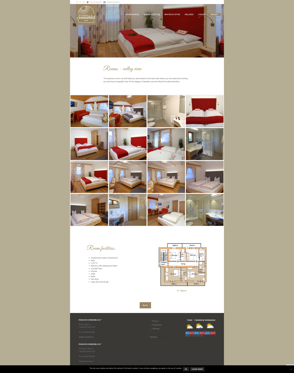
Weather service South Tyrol (195, 335)
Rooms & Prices (132, 14)
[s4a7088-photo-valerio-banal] (166, 177)
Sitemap (155, 329)
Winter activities (172, 14)
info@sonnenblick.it (113, 2)
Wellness (189, 14)
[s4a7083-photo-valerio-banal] (166, 144)
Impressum (157, 325)
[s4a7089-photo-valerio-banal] (204, 177)
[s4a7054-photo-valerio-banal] (128, 111)
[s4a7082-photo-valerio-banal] (128, 144)
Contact (202, 14)
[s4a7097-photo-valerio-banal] (204, 210)
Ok (186, 369)
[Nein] (291, 369)
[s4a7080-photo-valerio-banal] (89, 144)
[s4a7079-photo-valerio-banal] (204, 111)
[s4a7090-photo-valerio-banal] (89, 210)
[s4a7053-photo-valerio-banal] (89, 111)
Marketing (153, 337)
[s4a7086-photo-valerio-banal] (89, 177)
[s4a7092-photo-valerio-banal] (166, 210)
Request (214, 14)
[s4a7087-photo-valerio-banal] (128, 177)
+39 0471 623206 (96, 2)
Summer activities (152, 14)
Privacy (155, 321)
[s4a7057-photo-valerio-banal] (166, 111)
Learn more (197, 369)
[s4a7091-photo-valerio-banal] (128, 210)
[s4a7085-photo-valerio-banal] (204, 144)
